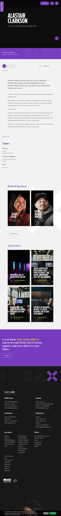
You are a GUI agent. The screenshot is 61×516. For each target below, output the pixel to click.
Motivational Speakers (9, 442)
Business (4, 54)
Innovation (7, 437)
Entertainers (7, 462)
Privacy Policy (37, 442)
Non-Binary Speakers (23, 440)
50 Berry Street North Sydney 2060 (44, 403)
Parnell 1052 (7, 418)
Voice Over (7, 468)
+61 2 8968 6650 (45, 405)
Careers (36, 440)
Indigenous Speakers (23, 442)
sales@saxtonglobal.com (45, 427)
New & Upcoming (22, 435)
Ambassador (7, 464)
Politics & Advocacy (9, 444)
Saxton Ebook (37, 444)
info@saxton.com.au (13, 407)
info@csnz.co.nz (12, 422)
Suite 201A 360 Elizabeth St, (11, 401)
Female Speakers (22, 437)
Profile (40, 66)
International (21, 452)
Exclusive (20, 446)
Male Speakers (21, 450)
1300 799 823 (13, 405)
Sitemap (36, 446)
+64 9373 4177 (13, 420)
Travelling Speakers (23, 444)
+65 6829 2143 (45, 424)
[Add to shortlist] (4, 66)
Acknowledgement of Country (41, 435)
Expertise (46, 66)
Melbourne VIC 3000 (9, 403)
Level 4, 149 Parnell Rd (9, 416)
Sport (4, 164)
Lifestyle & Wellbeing (13, 54)
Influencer (6, 466)
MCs (5, 458)
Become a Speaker (39, 437)
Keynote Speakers (8, 52)
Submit (7, 355)
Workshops (7, 470)
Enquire (44, 3)
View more (14, 233)
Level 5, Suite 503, (40, 401)
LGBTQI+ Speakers (22, 448)
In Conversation (8, 460)
